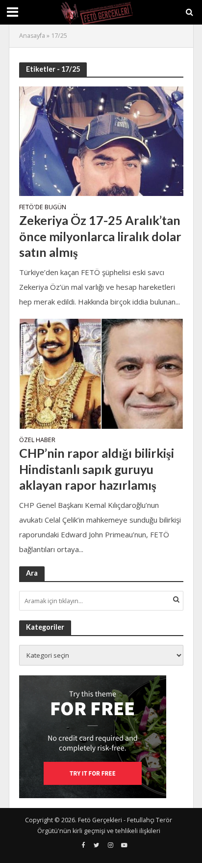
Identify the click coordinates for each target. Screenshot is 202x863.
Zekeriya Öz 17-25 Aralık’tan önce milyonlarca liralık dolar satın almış (100, 236)
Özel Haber (37, 440)
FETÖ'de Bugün (42, 207)
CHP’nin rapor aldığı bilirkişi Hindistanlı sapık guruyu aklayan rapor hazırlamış (96, 468)
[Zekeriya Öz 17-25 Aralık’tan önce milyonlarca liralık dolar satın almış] (101, 140)
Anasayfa (32, 35)
